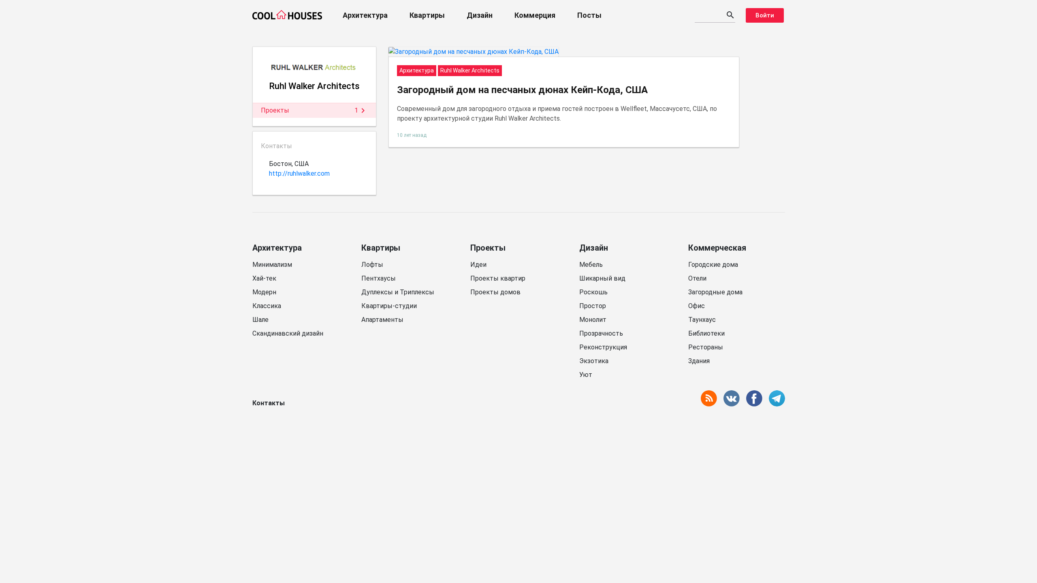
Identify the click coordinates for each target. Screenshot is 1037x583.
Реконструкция (603, 347)
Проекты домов (495, 292)
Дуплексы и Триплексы (397, 292)
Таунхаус (702, 319)
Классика (266, 306)
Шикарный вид (602, 278)
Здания (699, 361)
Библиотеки (706, 333)
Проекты (488, 248)
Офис (696, 306)
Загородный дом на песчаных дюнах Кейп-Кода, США (522, 90)
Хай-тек (264, 278)
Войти (764, 15)
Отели (697, 278)
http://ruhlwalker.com (299, 173)
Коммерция (534, 15)
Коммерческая (717, 248)
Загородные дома (715, 292)
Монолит (592, 319)
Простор (592, 306)
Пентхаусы (378, 278)
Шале (260, 319)
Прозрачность (601, 333)
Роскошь (593, 292)
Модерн (264, 292)
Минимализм (272, 264)
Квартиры (427, 15)
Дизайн (480, 15)
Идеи (478, 264)
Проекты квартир (497, 278)
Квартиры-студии (389, 306)
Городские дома (713, 264)
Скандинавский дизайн (287, 333)
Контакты (268, 403)
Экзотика (593, 361)
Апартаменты (382, 319)
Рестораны (705, 347)
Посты (589, 15)
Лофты (372, 264)
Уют (585, 375)
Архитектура (365, 15)
